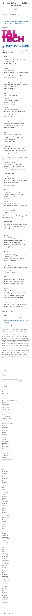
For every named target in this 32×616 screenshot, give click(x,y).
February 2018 (5, 535)
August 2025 (4, 473)
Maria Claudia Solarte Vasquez (14, 341)
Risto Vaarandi (21, 350)
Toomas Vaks (18, 354)
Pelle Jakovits (18, 349)
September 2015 (5, 585)
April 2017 (4, 551)
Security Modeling (6, 453)
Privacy (3, 448)
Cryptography (5, 402)
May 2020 (4, 510)
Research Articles (6, 450)
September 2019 (5, 517)
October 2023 (5, 485)
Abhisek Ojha (11, 331)
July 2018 (4, 526)
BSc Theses (4, 389)
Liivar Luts (4, 341)
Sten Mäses (7, 352)
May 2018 (4, 530)
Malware (4, 432)
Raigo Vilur (24, 349)
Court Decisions (5, 398)
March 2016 (4, 574)
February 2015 (5, 597)
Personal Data (5, 441)
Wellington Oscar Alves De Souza (16, 356)
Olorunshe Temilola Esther (12, 347)
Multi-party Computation (7, 436)
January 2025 (5, 478)
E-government (5, 413)
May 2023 (4, 487)
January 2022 (5, 492)
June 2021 (4, 498)
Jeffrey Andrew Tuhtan (11, 340)
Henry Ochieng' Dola (19, 338)
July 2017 (4, 546)
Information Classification (7, 423)
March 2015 (4, 595)
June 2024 (4, 480)
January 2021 (5, 503)
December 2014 (5, 601)
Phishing (4, 444)
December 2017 (5, 538)
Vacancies (4, 457)
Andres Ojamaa (10, 333)
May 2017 (4, 549)
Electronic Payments (6, 418)
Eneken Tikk (21, 336)
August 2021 (4, 496)
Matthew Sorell (5, 343)
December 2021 (5, 494)
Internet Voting (5, 427)
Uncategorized (5, 455)
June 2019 (4, 519)
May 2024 (4, 482)
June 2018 (4, 528)
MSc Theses (15, 329)
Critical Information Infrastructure (9, 400)
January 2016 (5, 577)
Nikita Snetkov (22, 345)
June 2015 (4, 590)
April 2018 (4, 531)
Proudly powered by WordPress (8, 613)
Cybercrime (4, 405)
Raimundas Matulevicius (7, 350)
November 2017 (5, 540)
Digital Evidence (5, 411)
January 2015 (5, 599)
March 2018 (4, 533)
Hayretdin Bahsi (10, 338)
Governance (4, 420)
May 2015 (4, 592)
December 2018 (5, 524)
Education (4, 414)
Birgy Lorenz (21, 334)
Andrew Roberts (18, 333)
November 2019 (5, 515)
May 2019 (4, 521)
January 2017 (5, 556)
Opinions (4, 439)
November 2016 (5, 560)
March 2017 (4, 553)
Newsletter (4, 437)
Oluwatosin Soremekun (24, 347)
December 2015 (5, 579)
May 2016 (4, 570)
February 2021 (5, 501)
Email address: (5, 370)
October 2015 (5, 583)
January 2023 (5, 489)
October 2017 (5, 542)
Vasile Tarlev (24, 354)
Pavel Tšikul (12, 349)
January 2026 (5, 471)
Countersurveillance (6, 397)
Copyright (4, 395)
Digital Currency (5, 409)
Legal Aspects (5, 430)
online (12, 52)
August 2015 (4, 586)
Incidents (4, 421)
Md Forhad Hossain (13, 343)
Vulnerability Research (7, 459)
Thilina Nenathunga (20, 352)
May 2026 (4, 469)
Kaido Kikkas (20, 340)
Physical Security (5, 446)
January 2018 (5, 537)
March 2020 (4, 512)
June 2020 (4, 508)
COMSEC (4, 391)
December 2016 (5, 558)
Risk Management (6, 452)
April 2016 (4, 572)
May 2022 (4, 491)
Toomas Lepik (11, 354)
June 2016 (4, 569)
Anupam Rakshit (14, 334)
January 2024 (5, 483)
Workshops (4, 460)
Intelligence (4, 425)
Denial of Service (5, 407)
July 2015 (4, 588)
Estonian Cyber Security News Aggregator (16, 4)
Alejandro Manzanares (20, 331)
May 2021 (4, 499)
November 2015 (5, 581)
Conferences (5, 393)
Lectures (4, 428)
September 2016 (5, 563)
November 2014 (5, 602)
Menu (16, 9)
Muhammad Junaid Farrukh (13, 345)
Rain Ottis (15, 350)
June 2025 (4, 475)
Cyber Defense (5, 404)
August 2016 (4, 565)
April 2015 (4, 593)
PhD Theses (4, 443)
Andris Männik (25, 333)
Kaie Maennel (26, 340)
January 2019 (5, 522)
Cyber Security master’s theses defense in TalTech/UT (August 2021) (15, 22)
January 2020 (5, 514)
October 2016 (5, 561)
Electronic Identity (6, 416)
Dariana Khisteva (15, 336)
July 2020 (4, 507)
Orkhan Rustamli (5, 349)
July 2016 (4, 567)
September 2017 (5, 544)
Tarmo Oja (12, 352)
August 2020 (4, 505)
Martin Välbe (24, 341)
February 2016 (5, 576)
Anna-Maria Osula (6, 334)
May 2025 (4, 476)
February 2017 (5, 554)
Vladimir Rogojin (5, 356)
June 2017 (4, 547)
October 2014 (5, 604)
